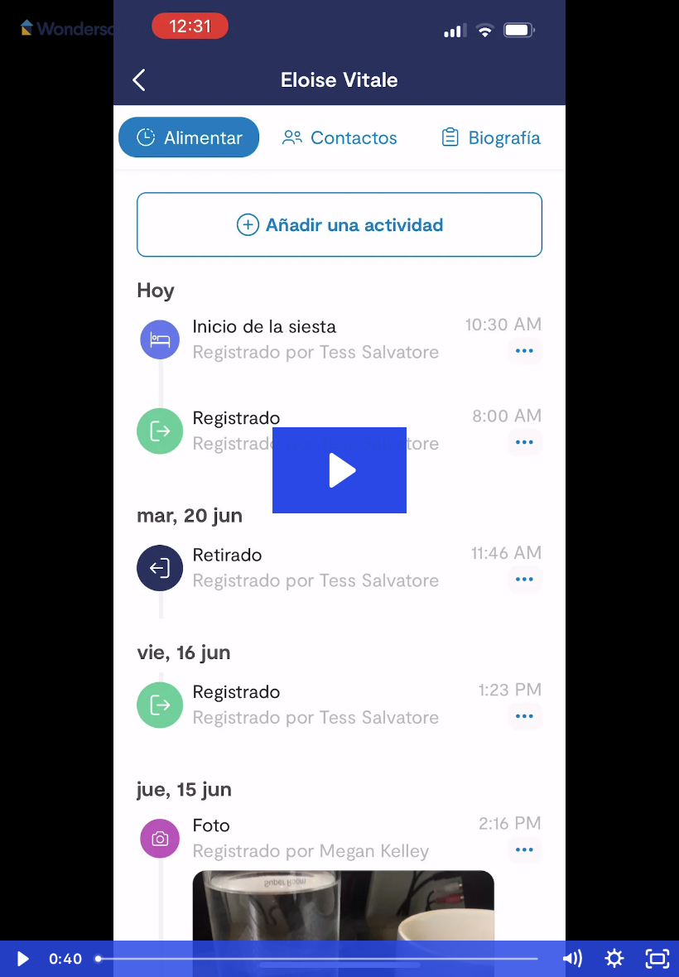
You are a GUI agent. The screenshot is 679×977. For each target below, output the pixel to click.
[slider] (319, 959)
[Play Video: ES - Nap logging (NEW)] (339, 470)
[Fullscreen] (657, 959)
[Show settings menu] (614, 959)
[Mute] (571, 959)
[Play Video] (21, 959)
